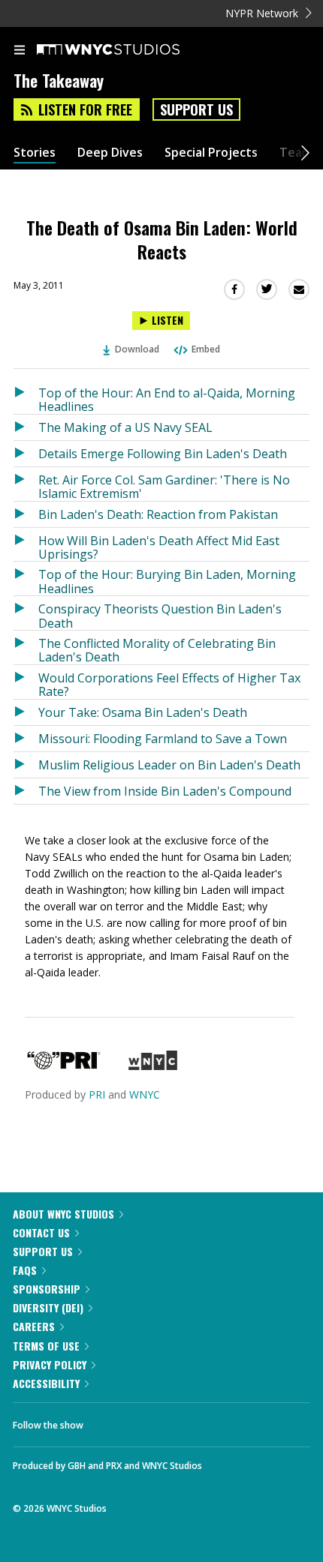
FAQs (25, 1270)
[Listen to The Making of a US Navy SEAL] (26, 427)
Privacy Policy (49, 1364)
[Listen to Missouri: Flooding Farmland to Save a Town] (26, 738)
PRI (97, 1094)
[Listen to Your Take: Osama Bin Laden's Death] (26, 712)
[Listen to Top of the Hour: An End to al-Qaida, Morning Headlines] (26, 397)
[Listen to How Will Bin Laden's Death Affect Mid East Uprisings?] (26, 545)
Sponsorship (46, 1289)
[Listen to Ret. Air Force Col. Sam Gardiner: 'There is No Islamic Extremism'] (26, 484)
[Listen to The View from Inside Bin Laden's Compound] (26, 791)
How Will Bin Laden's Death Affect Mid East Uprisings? (158, 547)
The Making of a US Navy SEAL (125, 427)
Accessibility (46, 1383)
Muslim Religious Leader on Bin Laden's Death (169, 765)
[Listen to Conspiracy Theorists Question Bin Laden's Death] (26, 613)
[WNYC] (152, 1066)
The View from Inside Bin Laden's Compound (164, 791)
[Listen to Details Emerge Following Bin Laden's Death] (26, 453)
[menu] (19, 51)
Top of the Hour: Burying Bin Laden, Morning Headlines (167, 580)
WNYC (144, 1094)
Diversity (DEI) (48, 1307)
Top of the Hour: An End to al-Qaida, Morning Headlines (166, 399)
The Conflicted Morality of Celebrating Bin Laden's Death (157, 649)
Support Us (196, 109)
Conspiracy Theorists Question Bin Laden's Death (160, 615)
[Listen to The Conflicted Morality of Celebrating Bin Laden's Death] (26, 647)
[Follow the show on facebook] (109, 1421)
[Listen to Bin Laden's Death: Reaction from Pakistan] (26, 514)
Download (137, 349)
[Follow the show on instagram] (191, 1421)
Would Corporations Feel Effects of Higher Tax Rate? (169, 684)
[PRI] (64, 1066)
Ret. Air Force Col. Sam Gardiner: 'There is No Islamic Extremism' (164, 486)
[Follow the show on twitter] (151, 1421)
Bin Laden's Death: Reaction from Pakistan (158, 514)
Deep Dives (110, 152)
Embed (206, 349)
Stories (35, 152)
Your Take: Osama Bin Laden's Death (142, 712)
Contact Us (41, 1232)
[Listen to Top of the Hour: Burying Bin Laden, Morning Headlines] (26, 578)
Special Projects (211, 152)
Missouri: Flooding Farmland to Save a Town (162, 738)
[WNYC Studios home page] (127, 50)
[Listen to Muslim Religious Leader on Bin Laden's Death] (26, 765)
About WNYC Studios (63, 1214)
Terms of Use (46, 1346)
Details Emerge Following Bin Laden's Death (162, 453)
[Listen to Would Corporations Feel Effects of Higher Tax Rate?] (26, 682)
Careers (34, 1326)
